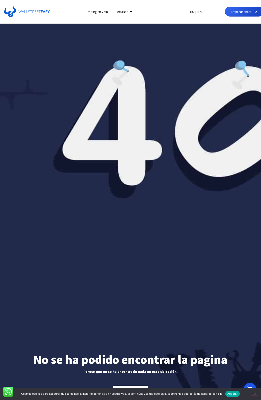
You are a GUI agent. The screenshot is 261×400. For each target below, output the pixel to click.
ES (192, 11)
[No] (254, 394)
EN (199, 11)
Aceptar (232, 393)
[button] (124, 11)
